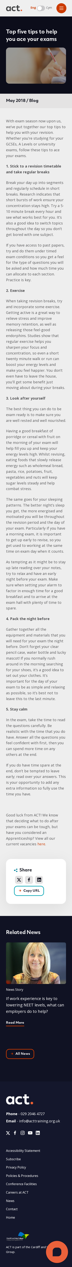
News (10, 1201)
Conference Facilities (21, 1184)
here (41, 844)
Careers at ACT (17, 1192)
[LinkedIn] (37, 1133)
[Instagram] (22, 1133)
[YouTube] (30, 1133)
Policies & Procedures (22, 1176)
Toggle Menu (61, 8)
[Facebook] (15, 1133)
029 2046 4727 (33, 1113)
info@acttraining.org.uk (39, 1121)
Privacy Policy (16, 1167)
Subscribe (13, 1159)
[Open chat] (57, 1252)
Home (10, 1217)
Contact (12, 1209)
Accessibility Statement (23, 1150)
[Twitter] (8, 1134)
